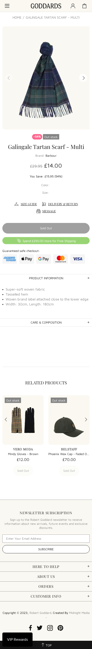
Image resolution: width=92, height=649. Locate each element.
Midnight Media (79, 613)
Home (17, 17)
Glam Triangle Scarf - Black (41, 454)
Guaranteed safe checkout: (21, 251)
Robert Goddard (46, 6)
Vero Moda (41, 449)
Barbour (51, 155)
